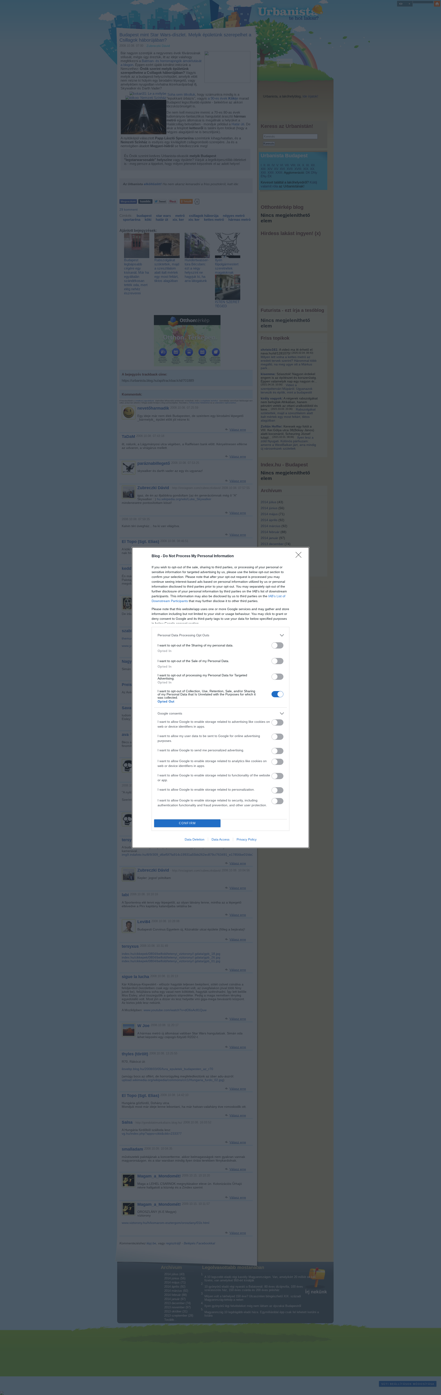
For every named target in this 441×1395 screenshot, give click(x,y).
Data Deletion (194, 839)
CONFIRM (187, 823)
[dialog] (220, 697)
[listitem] (220, 635)
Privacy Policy (247, 839)
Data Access (220, 839)
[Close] (300, 556)
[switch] (277, 645)
